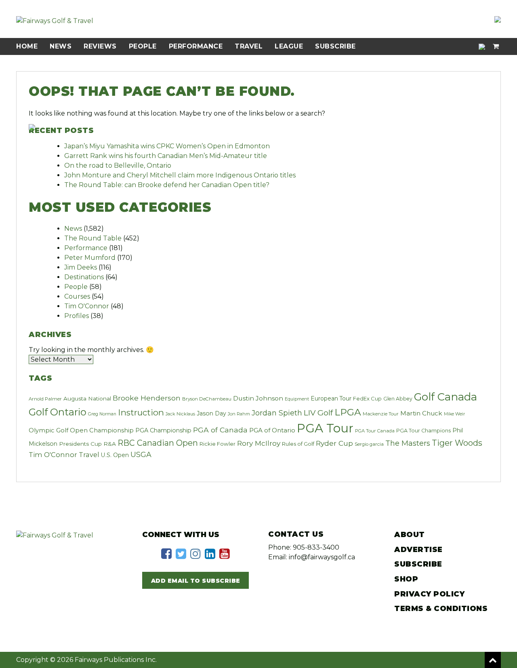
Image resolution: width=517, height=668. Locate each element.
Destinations (84, 277)
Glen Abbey (397, 399)
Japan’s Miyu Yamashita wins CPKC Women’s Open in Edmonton (167, 146)
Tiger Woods (457, 443)
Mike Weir (454, 414)
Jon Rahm (239, 414)
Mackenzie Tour (381, 414)
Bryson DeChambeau (206, 399)
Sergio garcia (369, 444)
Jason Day (211, 413)
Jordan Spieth (277, 413)
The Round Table (93, 238)
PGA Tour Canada (375, 431)
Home (27, 46)
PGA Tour (325, 428)
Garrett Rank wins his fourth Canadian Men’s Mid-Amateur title (165, 156)
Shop (406, 579)
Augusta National (87, 398)
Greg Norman (102, 414)
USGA (140, 454)
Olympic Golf (48, 430)
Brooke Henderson (147, 398)
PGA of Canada (220, 430)
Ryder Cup (334, 443)
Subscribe (335, 46)
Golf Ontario (57, 412)
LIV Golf (318, 412)
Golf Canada (445, 396)
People (143, 46)
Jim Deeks (80, 267)
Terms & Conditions (441, 608)
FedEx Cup (367, 399)
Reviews (100, 46)
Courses (77, 296)
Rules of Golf (298, 443)
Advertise (418, 549)
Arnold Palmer (45, 399)
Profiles (76, 316)
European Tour (331, 398)
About (409, 534)
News (60, 46)
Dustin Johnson (258, 398)
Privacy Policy (429, 594)
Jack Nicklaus (180, 414)
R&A (109, 443)
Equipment (297, 399)
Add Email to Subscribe (195, 580)
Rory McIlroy (258, 443)
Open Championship (102, 430)
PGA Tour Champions (423, 431)
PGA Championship (163, 430)
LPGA (347, 412)
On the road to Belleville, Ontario (117, 165)
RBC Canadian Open (158, 443)
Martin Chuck (421, 413)
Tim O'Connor (86, 306)
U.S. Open (115, 455)
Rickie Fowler (217, 443)
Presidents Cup (80, 443)
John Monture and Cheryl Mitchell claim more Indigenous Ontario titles (180, 175)
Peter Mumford (90, 257)
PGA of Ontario (272, 430)
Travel (249, 46)
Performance (196, 46)
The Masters (407, 443)
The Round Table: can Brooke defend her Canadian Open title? (166, 185)
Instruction (141, 412)
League (289, 46)
